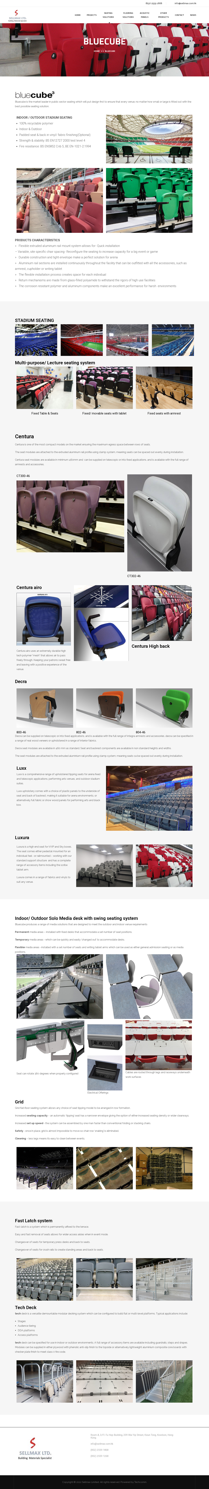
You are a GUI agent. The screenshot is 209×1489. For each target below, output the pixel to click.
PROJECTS (92, 15)
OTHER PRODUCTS (163, 14)
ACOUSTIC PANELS (144, 14)
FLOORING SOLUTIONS (128, 14)
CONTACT (179, 15)
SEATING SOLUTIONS (108, 14)
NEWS (193, 15)
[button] (18, 340)
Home (97, 51)
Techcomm (140, 1482)
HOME (78, 15)
